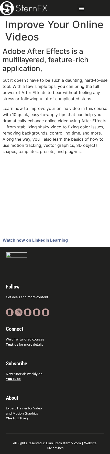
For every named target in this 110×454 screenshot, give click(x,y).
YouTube (13, 378)
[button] (81, 8)
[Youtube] (10, 312)
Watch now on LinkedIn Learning (35, 240)
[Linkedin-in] (45, 312)
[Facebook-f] (36, 312)
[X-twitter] (27, 312)
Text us (12, 344)
